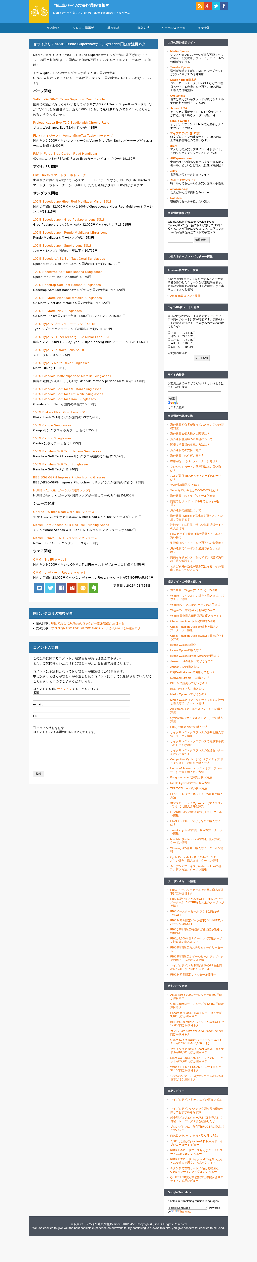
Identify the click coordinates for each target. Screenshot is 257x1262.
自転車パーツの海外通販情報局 (81, 5)
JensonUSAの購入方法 (184, 666)
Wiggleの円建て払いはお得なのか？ (192, 610)
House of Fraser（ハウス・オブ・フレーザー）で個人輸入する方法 (196, 770)
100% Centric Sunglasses (52, 438)
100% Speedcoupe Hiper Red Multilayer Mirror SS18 (72, 201)
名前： (37, 692)
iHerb (173, 145)
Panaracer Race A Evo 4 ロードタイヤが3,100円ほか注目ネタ (196, 1014)
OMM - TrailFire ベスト (50, 559)
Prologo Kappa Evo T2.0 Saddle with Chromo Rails (71, 122)
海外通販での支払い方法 (185, 450)
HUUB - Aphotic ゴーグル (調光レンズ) (61, 490)
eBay (173, 171)
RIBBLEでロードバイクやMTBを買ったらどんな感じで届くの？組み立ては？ (196, 1161)
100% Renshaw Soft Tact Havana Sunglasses (67, 451)
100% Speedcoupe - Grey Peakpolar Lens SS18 (69, 219)
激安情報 (204, 27)
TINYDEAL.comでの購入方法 (188, 788)
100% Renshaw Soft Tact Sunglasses (61, 464)
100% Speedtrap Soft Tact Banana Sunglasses (68, 271)
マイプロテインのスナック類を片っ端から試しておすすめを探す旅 (197, 1110)
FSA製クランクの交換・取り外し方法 (194, 1135)
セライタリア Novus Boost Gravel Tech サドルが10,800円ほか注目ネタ (197, 1050)
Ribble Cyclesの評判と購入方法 (190, 783)
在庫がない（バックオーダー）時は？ (194, 461)
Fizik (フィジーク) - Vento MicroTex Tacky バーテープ (73, 135)
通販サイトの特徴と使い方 (184, 581)
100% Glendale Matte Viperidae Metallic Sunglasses (72, 376)
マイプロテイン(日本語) (185, 133)
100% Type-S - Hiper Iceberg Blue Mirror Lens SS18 (72, 337)
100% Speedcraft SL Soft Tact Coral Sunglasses (69, 258)
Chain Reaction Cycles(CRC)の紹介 (192, 621)
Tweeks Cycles (180, 67)
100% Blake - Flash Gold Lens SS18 (60, 412)
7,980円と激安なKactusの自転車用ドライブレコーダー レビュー (196, 1143)
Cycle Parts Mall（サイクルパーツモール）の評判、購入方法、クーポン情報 (194, 858)
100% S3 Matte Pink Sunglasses (57, 311)
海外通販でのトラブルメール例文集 (192, 495)
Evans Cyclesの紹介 (183, 644)
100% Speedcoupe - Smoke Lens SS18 (62, 245)
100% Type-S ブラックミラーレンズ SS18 (64, 324)
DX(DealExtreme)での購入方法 (189, 677)
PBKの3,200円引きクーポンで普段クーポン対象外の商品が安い (196, 940)
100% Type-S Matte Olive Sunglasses (61, 363)
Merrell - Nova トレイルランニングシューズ (65, 538)
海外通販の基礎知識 (180, 416)
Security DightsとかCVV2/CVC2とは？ (194, 490)
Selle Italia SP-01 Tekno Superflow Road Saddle (69, 99)
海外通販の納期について (185, 510)
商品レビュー (176, 1091)
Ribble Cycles (179, 120)
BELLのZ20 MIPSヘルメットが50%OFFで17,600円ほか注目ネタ (197, 1023)
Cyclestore (177, 95)
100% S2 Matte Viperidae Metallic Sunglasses (67, 298)
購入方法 (144, 27)
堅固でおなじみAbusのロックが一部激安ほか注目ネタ (87, 623)
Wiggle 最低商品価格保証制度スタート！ (196, 615)
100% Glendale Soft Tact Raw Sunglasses (64, 399)
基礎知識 (113, 27)
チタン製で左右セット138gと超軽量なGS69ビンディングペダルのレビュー (194, 1170)
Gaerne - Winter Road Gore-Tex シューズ (64, 511)
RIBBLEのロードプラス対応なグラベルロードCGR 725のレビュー (196, 1152)
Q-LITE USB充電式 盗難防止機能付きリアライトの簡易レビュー (196, 1179)
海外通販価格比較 (179, 213)
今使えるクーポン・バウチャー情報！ (191, 256)
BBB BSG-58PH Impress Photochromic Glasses (69, 477)
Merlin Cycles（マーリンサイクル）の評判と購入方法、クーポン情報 (197, 701)
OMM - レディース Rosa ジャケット (60, 572)
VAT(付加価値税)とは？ (185, 484)
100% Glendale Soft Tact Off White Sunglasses (68, 394)
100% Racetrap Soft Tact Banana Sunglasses (67, 284)
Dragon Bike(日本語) (184, 79)
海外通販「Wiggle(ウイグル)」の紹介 (193, 590)
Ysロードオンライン (183, 180)
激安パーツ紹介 (177, 986)
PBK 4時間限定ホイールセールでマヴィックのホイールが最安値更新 (196, 958)
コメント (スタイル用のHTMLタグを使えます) (64, 731)
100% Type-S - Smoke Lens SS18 (58, 350)
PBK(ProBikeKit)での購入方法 (189, 726)
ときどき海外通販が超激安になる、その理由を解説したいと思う (197, 568)
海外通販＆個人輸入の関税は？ (190, 433)
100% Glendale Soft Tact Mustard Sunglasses (67, 389)
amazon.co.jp (179, 189)
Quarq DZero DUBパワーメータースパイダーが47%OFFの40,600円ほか (196, 1041)
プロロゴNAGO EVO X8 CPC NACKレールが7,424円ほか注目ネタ (96, 628)
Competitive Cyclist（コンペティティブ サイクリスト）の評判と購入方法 (196, 761)
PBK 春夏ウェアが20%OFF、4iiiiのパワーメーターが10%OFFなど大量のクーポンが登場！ (197, 902)
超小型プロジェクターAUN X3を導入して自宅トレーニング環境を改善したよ (196, 1119)
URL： (37, 716)
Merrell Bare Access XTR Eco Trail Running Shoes (71, 525)
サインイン (64, 688)
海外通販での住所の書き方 (187, 455)
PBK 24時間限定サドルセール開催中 (193, 974)
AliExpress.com (181, 158)
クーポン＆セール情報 (182, 881)
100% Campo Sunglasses (52, 425)
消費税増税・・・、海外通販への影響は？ (197, 542)
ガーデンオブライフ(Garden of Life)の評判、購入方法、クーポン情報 (195, 868)
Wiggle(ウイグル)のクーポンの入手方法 (195, 604)
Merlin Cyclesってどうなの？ (188, 694)
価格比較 (53, 27)
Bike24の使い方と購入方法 (187, 688)
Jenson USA (178, 108)
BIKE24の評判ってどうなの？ (189, 683)
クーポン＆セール (174, 27)
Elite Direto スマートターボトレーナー (61, 175)
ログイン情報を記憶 (50, 728)
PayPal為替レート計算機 (183, 307)
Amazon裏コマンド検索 (183, 270)
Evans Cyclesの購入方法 (185, 650)
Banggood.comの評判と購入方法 (191, 777)
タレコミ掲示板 (83, 27)
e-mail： (38, 704)
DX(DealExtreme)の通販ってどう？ (192, 672)
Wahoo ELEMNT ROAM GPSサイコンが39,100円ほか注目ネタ (195, 1068)
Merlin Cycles (179, 51)
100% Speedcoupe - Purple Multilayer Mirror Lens (70, 232)
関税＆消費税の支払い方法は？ (190, 444)
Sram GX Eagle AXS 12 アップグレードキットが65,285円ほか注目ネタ (196, 1059)
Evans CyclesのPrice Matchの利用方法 (194, 655)
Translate (185, 1211)
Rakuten (176, 198)
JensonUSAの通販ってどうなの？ (191, 661)
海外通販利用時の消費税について (191, 439)
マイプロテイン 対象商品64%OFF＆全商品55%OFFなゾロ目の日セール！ (196, 967)
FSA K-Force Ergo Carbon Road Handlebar (65, 153)
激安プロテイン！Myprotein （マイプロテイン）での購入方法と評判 (196, 804)
